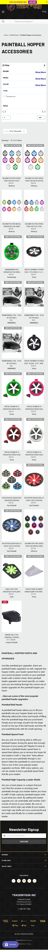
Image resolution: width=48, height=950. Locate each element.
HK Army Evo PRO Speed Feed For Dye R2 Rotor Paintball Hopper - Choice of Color (34, 179)
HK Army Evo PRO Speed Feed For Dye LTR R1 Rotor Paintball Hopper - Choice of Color (11, 179)
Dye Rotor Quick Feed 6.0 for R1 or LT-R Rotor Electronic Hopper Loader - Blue (11, 545)
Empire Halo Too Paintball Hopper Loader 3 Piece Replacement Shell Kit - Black (11, 636)
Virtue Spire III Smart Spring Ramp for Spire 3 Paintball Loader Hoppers (34, 590)
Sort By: (6, 131)
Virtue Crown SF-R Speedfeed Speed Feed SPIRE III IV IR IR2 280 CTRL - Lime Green (11, 408)
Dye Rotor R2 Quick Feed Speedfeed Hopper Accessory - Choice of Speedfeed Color (11, 499)
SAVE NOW (32, 2)
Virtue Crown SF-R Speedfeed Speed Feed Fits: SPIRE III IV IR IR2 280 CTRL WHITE (34, 453)
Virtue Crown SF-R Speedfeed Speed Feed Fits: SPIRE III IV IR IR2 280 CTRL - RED (11, 453)
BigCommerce (27, 940)
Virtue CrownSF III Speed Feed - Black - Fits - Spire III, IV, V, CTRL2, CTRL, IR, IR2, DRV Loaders (34, 362)
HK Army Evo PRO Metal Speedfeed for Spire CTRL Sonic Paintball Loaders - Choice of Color (11, 225)
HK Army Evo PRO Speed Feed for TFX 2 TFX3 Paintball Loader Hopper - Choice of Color (34, 225)
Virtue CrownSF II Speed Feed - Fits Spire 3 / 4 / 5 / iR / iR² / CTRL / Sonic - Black (34, 271)
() (45, 12)
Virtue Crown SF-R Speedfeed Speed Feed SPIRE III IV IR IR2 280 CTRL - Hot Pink (34, 408)
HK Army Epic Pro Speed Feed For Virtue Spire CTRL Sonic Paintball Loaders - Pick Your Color (34, 545)
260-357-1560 (25, 909)
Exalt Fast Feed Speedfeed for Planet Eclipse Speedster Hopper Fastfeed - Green (11, 590)
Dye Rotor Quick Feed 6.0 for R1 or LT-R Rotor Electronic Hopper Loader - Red (34, 499)
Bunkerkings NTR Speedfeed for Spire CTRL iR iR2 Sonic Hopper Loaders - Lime (11, 271)
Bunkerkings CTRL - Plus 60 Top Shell (34, 316)
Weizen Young (26, 944)
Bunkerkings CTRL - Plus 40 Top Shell (11, 316)
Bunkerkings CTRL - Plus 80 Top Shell (11, 362)
